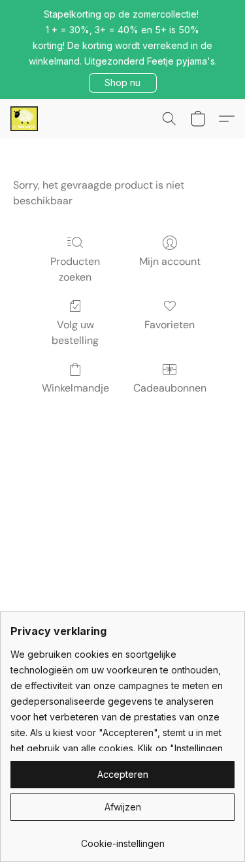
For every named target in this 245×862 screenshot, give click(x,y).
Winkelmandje (75, 388)
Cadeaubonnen (169, 388)
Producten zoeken (75, 269)
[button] (123, 83)
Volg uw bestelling (75, 332)
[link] (122, 839)
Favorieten (169, 324)
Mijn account (170, 261)
